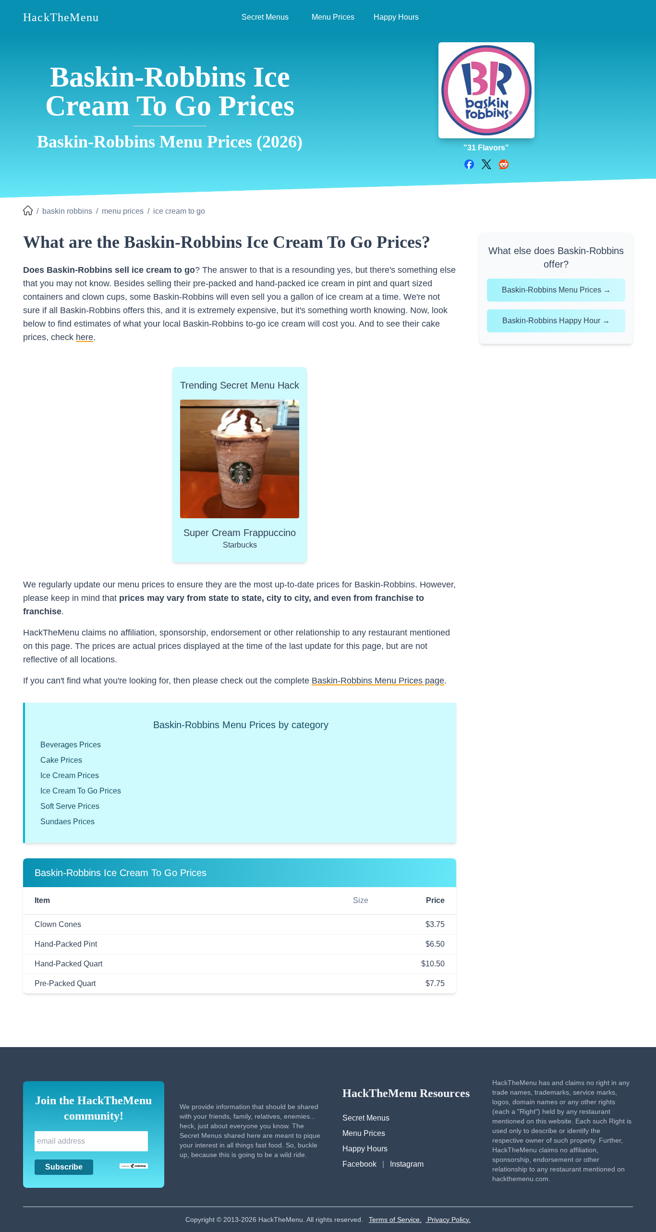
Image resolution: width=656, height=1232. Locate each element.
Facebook (359, 1164)
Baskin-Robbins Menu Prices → (556, 290)
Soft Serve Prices (69, 806)
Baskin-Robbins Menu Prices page (378, 680)
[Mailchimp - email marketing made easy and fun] (134, 1166)
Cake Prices (61, 760)
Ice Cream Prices (69, 775)
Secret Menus (365, 1118)
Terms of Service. (395, 1219)
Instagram (407, 1164)
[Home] (28, 211)
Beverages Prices (70, 745)
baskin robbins (67, 211)
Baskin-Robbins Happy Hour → (556, 321)
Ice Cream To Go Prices (80, 791)
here (84, 337)
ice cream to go (179, 211)
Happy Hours (365, 1149)
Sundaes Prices (67, 821)
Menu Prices (363, 1133)
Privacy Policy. (448, 1219)
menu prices (123, 211)
